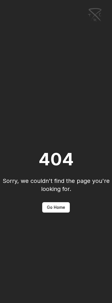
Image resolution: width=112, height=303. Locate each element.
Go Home (56, 207)
